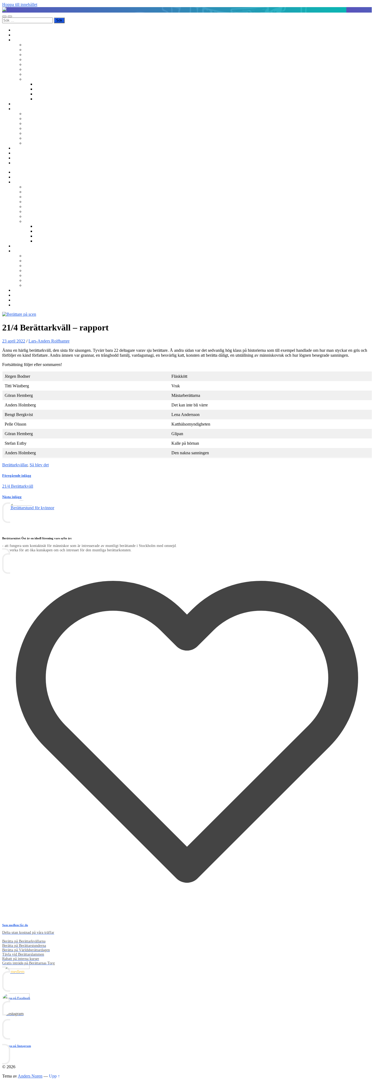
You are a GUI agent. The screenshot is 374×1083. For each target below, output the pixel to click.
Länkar (19, 158)
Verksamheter (25, 39)
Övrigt (29, 79)
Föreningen (34, 113)
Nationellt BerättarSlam (44, 59)
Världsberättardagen (41, 74)
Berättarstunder (37, 64)
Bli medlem (23, 35)
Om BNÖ (21, 108)
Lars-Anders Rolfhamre (49, 341)
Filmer (40, 89)
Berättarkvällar (37, 44)
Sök (16, 162)
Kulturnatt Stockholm (53, 94)
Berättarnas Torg (38, 49)
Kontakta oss (24, 153)
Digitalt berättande (51, 84)
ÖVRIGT (32, 143)
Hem (17, 30)
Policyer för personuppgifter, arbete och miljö (63, 138)
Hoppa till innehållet (19, 4)
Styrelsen (32, 128)
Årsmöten (32, 123)
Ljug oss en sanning (41, 69)
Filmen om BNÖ (38, 118)
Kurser (19, 103)
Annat (40, 98)
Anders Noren (30, 1076)
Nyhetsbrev (23, 148)
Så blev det (39, 465)
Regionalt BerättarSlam (44, 54)
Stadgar (30, 133)
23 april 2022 (13, 341)
